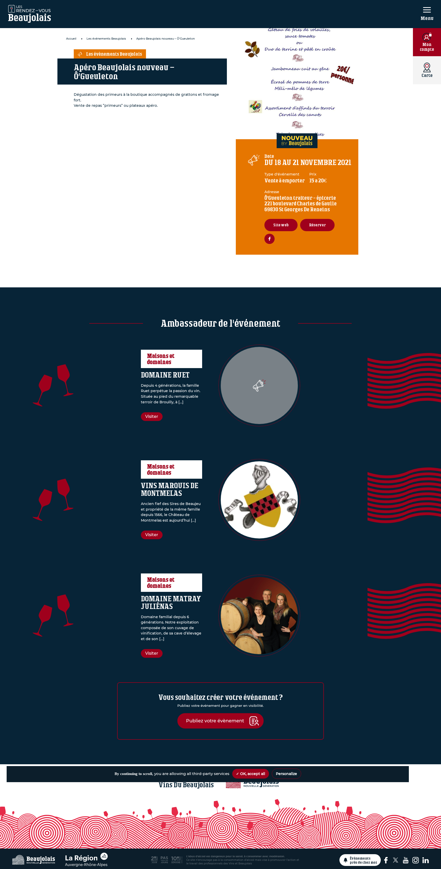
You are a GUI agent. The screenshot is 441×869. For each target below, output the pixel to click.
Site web (281, 225)
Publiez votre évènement (215, 720)
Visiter (151, 416)
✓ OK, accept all (250, 773)
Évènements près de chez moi (363, 860)
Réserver (317, 225)
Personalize (286, 773)
